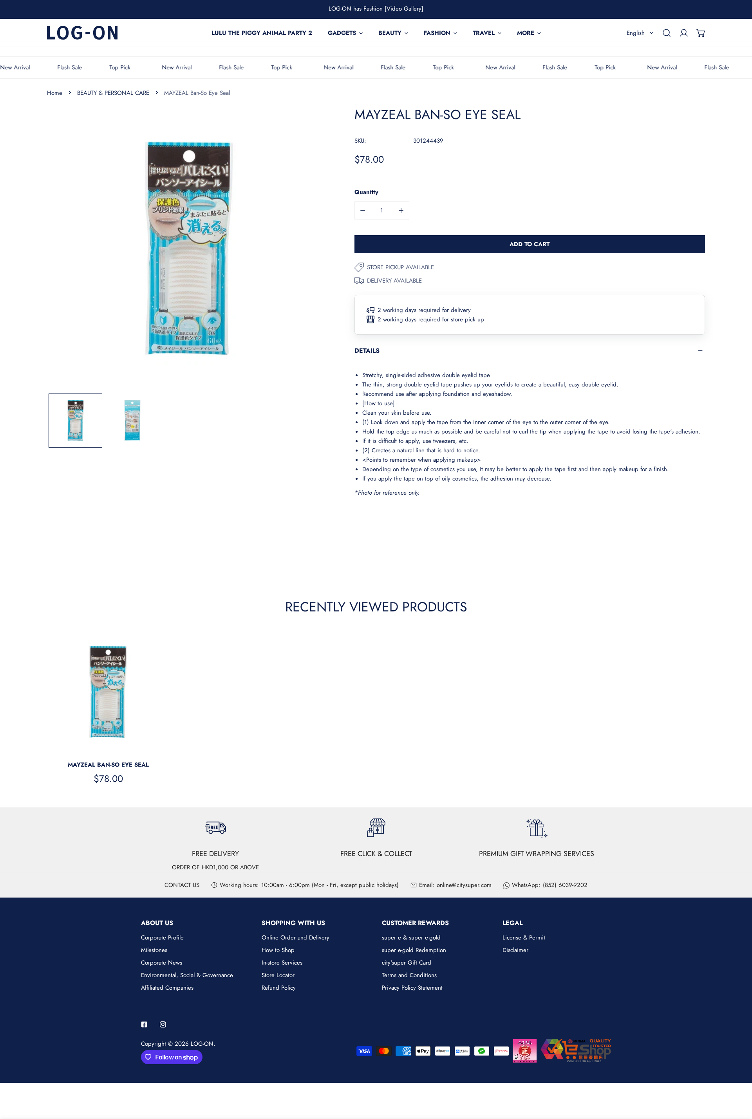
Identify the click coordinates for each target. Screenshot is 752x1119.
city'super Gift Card (406, 962)
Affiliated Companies (167, 987)
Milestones (154, 950)
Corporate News (161, 962)
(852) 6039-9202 (565, 885)
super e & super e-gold (411, 937)
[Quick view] (154, 744)
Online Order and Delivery (295, 937)
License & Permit (524, 937)
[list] (189, 249)
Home (54, 93)
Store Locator (278, 975)
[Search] (666, 33)
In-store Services (282, 962)
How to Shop (278, 950)
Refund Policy (279, 987)
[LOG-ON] (82, 33)
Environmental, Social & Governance (187, 975)
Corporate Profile (162, 937)
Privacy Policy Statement (412, 987)
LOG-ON (202, 1043)
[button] (701, 33)
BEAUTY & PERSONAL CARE (113, 93)
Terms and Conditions (409, 975)
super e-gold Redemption (414, 950)
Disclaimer (515, 950)
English (636, 33)
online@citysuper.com (464, 885)
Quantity (366, 192)
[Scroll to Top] (738, 1077)
